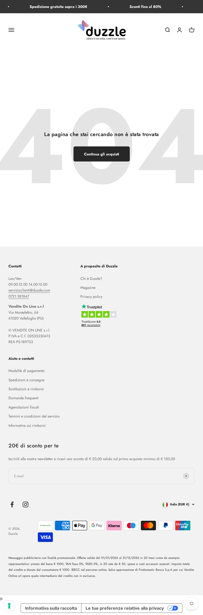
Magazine (87, 287)
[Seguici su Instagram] (25, 504)
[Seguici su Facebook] (12, 504)
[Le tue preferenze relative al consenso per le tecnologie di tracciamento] (9, 606)
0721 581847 (18, 296)
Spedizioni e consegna (26, 380)
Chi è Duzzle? (91, 278)
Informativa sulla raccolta (51, 608)
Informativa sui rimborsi (27, 425)
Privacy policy (91, 296)
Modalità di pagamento (26, 370)
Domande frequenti (23, 398)
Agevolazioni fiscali (23, 407)
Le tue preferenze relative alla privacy (125, 608)
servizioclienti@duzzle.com (29, 290)
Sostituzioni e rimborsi (26, 389)
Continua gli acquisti (101, 154)
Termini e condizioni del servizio (34, 416)
